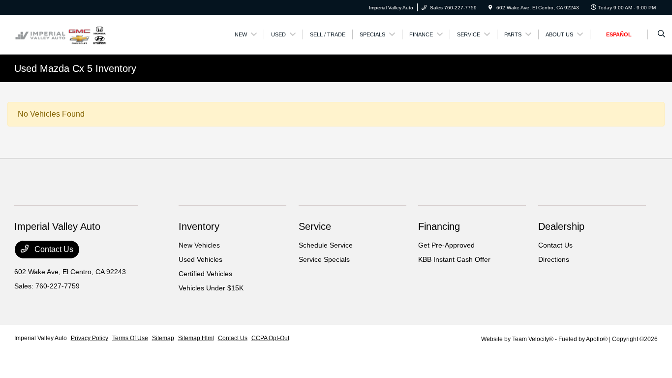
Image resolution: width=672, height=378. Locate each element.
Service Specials (324, 259)
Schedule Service (326, 245)
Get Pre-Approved (446, 245)
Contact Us (52, 249)
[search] (661, 34)
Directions (553, 259)
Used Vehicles (200, 259)
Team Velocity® (532, 339)
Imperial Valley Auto (40, 338)
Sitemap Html (196, 338)
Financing (439, 226)
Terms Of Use (130, 338)
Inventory (199, 226)
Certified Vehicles (205, 274)
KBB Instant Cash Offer (454, 259)
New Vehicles (199, 245)
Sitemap (163, 338)
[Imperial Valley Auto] (60, 34)
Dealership (561, 226)
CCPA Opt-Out (270, 338)
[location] (490, 7)
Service (315, 226)
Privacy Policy (89, 338)
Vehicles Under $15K (211, 288)
